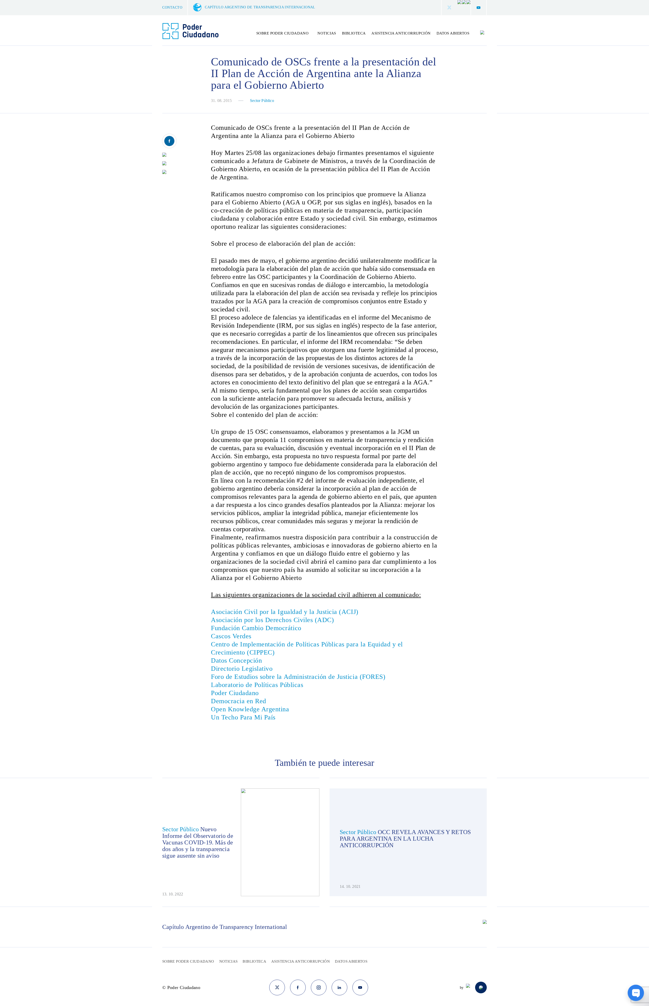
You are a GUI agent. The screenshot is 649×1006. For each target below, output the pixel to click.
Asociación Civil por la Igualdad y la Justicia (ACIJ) (284, 611)
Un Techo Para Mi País (243, 717)
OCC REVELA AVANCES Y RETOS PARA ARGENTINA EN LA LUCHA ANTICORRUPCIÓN (405, 839)
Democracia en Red (238, 701)
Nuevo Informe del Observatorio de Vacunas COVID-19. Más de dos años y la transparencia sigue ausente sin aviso (197, 842)
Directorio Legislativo (242, 668)
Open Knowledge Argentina (250, 709)
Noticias (326, 33)
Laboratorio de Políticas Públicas (257, 685)
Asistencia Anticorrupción (400, 33)
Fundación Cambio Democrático (256, 628)
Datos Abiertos (453, 33)
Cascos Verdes (232, 636)
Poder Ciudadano (235, 693)
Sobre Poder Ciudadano (188, 961)
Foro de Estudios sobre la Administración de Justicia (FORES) (298, 676)
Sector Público (262, 100)
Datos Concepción (236, 660)
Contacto (172, 7)
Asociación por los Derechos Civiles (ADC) (272, 620)
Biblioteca (354, 33)
